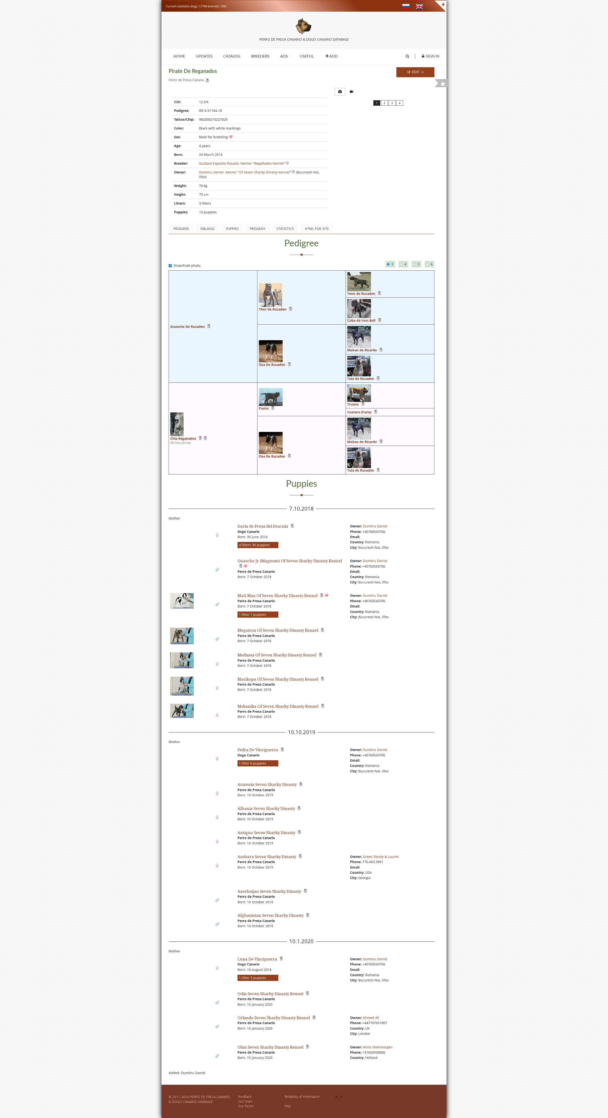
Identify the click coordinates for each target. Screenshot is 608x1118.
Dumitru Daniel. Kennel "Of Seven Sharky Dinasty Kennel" (245, 172)
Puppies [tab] (232, 228)
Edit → (417, 72)
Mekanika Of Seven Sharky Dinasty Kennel (278, 706)
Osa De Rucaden (272, 364)
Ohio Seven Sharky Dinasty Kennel (270, 1047)
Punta (264, 408)
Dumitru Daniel (375, 526)
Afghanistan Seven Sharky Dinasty (271, 915)
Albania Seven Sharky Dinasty (266, 808)
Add (333, 56)
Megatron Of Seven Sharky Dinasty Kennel (278, 630)
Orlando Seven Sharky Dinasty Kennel (274, 1017)
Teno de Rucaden (361, 293)
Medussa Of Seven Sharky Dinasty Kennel (277, 655)
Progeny (257, 228)
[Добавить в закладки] (443, 84)
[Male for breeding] (231, 137)
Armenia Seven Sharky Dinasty (267, 784)
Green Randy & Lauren (381, 856)
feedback (245, 1096)
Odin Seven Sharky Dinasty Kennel (270, 993)
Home (179, 56)
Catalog (231, 56)
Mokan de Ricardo (362, 350)
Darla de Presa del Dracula (263, 526)
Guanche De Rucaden (187, 326)
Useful (307, 56)
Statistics (285, 228)
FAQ (288, 1106)
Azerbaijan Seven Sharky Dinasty (269, 891)
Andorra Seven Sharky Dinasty (267, 856)
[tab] (340, 92)
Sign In (432, 56)
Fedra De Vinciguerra (258, 749)
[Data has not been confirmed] (287, 163)
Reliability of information (302, 1096)
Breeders (260, 56)
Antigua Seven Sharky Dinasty (266, 832)
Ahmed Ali (371, 1017)
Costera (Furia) (359, 412)
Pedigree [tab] (181, 228)
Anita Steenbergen (378, 1047)
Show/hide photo (186, 265)
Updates (204, 56)
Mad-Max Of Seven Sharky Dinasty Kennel (278, 595)
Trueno (353, 404)
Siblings (207, 228)
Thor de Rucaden (272, 309)
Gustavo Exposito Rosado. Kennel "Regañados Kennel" (242, 163)
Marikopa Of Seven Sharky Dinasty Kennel (278, 679)
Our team (245, 1101)
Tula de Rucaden (360, 378)
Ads (284, 56)
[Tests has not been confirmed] (204, 438)
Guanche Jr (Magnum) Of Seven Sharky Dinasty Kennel (290, 561)
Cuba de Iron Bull (361, 320)
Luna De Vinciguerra (257, 959)
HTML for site (317, 228)
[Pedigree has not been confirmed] (206, 79)
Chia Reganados (183, 438)
